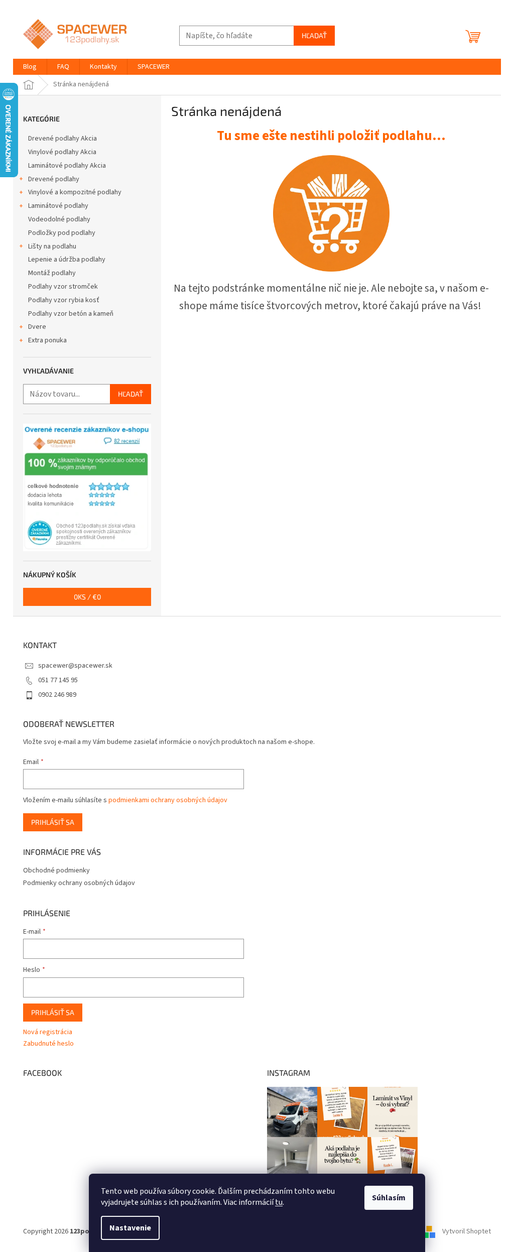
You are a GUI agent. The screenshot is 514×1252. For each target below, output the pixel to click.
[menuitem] (30, 67)
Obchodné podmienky (56, 870)
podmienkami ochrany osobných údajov (167, 800)
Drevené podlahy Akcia (62, 139)
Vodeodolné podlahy (59, 219)
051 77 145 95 (58, 680)
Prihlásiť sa (52, 822)
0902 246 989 (57, 695)
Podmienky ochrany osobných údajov (79, 883)
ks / (87, 596)
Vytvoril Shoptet (466, 1231)
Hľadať (314, 35)
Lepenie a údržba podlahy (66, 260)
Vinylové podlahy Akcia (62, 152)
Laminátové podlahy (58, 206)
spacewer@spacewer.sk (75, 666)
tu (279, 1202)
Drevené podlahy (53, 179)
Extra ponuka (47, 340)
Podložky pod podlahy (61, 233)
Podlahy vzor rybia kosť (63, 300)
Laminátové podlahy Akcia (67, 166)
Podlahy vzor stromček (63, 287)
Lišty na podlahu (52, 246)
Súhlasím (389, 1197)
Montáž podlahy (52, 273)
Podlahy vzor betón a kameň (70, 314)
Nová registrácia (47, 1032)
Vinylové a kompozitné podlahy (74, 192)
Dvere (37, 327)
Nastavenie (130, 1227)
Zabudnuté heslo (48, 1044)
